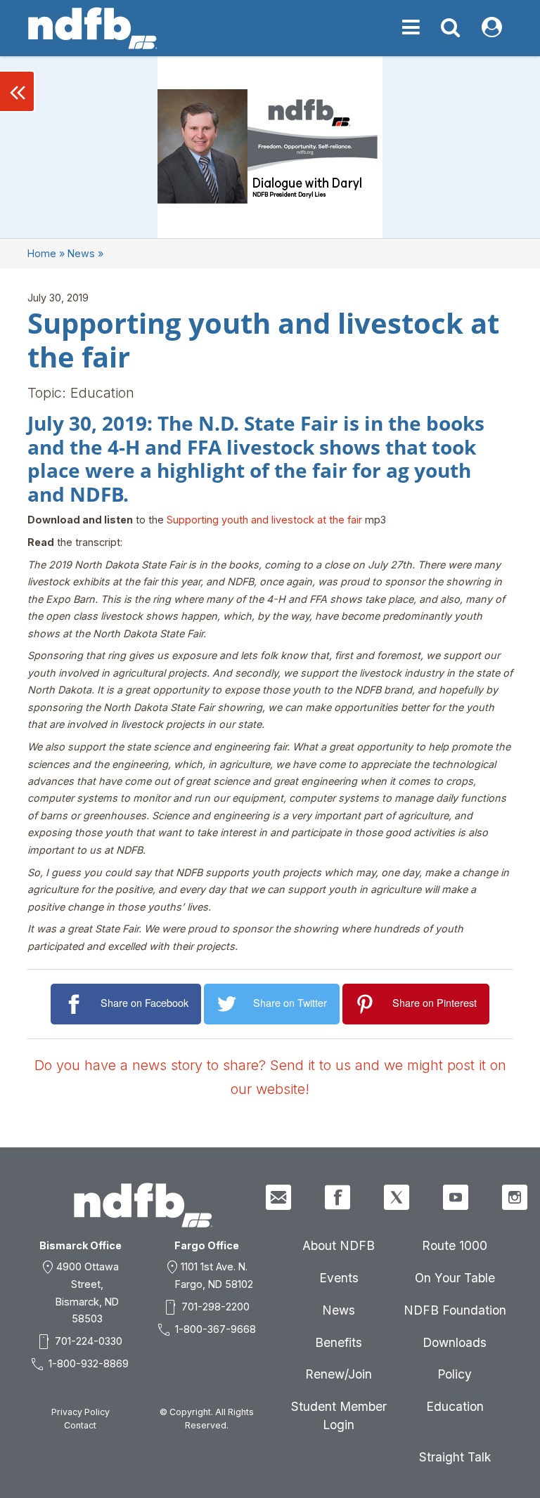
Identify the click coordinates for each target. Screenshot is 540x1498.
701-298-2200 (215, 1307)
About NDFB (338, 1245)
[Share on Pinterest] (367, 1004)
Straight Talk (455, 1457)
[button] (17, 91)
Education (455, 1406)
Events (339, 1277)
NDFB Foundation (455, 1310)
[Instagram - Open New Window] (514, 1197)
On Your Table (455, 1277)
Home (41, 253)
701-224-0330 (88, 1341)
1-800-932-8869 (89, 1363)
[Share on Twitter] (229, 1004)
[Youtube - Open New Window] (455, 1197)
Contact (80, 1425)
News (81, 253)
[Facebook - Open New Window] (337, 1197)
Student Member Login (339, 1415)
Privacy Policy (80, 1412)
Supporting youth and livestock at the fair (264, 520)
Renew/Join (338, 1374)
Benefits (338, 1342)
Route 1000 (454, 1245)
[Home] (92, 28)
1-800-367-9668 (215, 1329)
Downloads (455, 1342)
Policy (454, 1374)
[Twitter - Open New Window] (396, 1197)
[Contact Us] (278, 1197)
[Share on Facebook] (75, 1004)
